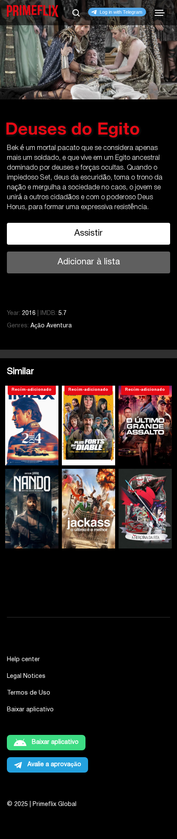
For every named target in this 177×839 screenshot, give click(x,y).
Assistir (88, 233)
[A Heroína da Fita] (145, 508)
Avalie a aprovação (54, 764)
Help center (23, 659)
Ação (38, 326)
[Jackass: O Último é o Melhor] (88, 508)
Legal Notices (26, 676)
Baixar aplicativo (30, 710)
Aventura (59, 326)
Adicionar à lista (89, 262)
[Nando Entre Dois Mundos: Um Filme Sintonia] (31, 508)
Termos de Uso (28, 693)
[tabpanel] (88, 140)
